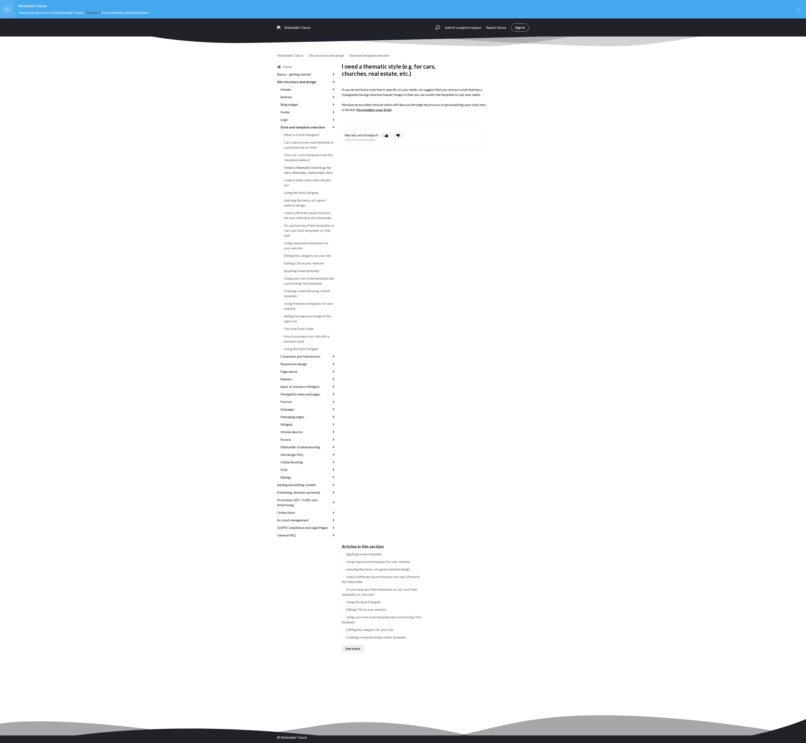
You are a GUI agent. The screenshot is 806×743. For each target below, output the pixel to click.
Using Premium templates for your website (308, 305)
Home (287, 67)
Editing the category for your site (307, 256)
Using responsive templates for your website (306, 245)
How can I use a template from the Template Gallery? (308, 157)
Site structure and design (326, 55)
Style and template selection (369, 55)
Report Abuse (496, 27)
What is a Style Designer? (302, 135)
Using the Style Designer (301, 193)
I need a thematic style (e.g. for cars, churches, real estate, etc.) (308, 169)
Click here (93, 12)
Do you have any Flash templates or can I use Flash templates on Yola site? (309, 230)
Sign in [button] (520, 27)
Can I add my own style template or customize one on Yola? (309, 144)
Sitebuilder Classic (290, 55)
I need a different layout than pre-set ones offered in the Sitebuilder (308, 215)
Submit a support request (463, 27)
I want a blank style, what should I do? (307, 182)
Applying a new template (301, 271)
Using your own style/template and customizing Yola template (309, 280)
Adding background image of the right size (307, 318)
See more (352, 648)
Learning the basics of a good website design (305, 202)
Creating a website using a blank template (307, 293)
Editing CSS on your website (304, 263)
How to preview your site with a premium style (306, 338)
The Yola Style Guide (298, 329)
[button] (435, 27)
